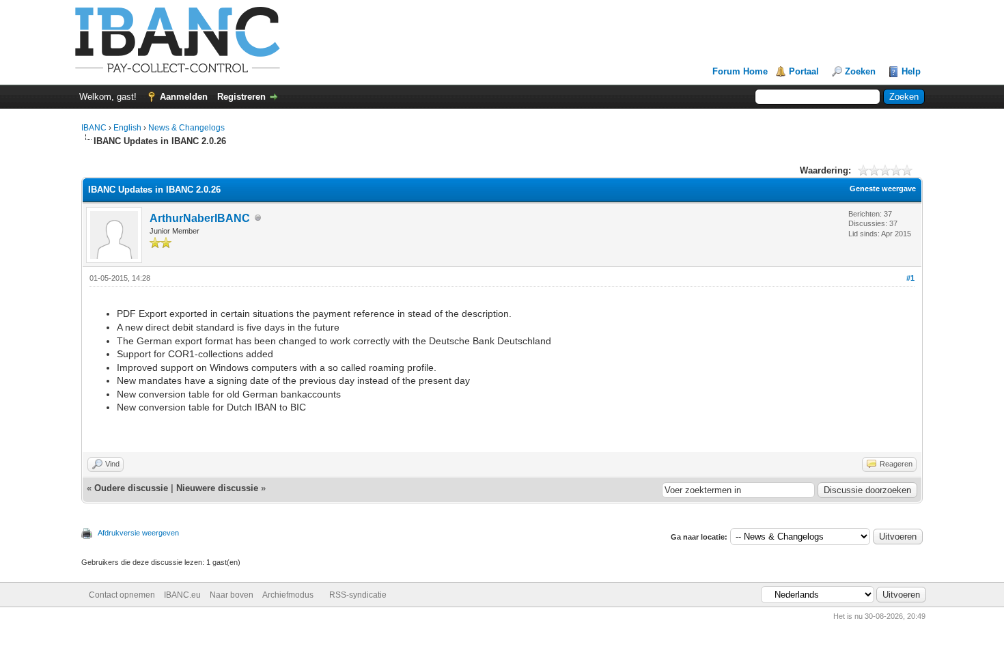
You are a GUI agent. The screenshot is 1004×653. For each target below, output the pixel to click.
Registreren (241, 97)
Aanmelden (184, 97)
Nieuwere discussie (217, 488)
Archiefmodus (287, 595)
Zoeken (860, 71)
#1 (910, 278)
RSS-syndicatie (358, 595)
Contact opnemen (122, 595)
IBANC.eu (182, 595)
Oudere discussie (131, 488)
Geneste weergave (883, 188)
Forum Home (740, 71)
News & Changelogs (186, 128)
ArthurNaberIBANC (200, 218)
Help (911, 71)
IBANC (94, 128)
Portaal (804, 71)
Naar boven (231, 595)
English (127, 128)
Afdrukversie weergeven (138, 533)
